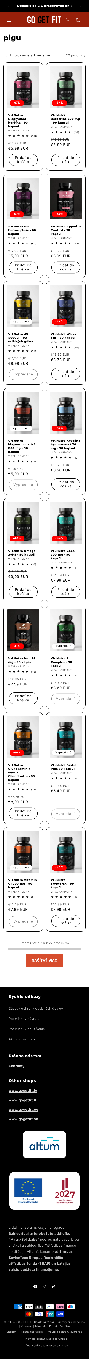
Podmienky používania (27, 1029)
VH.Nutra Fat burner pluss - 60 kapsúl (22, 230)
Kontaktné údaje (32, 1331)
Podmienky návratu (24, 1019)
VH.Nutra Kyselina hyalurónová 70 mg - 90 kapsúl (65, 444)
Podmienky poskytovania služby (47, 1345)
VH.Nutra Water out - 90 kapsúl (63, 335)
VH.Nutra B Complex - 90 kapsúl (61, 662)
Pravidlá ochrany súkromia (64, 1331)
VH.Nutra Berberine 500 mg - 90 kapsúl (65, 118)
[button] (9, 20)
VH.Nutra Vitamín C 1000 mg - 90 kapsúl (22, 883)
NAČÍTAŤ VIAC (44, 960)
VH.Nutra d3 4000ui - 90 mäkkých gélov (20, 337)
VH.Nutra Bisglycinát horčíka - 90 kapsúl (18, 120)
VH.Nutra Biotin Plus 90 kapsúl (63, 766)
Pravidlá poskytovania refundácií (47, 1338)
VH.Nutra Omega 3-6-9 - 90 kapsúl (21, 552)
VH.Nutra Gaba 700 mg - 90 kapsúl (63, 554)
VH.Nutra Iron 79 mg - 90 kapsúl (21, 660)
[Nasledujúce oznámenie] (81, 6)
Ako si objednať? (22, 1039)
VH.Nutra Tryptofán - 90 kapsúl (62, 883)
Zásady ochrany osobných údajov (36, 1009)
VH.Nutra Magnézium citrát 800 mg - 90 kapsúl (22, 446)
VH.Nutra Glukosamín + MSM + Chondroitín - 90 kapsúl (21, 772)
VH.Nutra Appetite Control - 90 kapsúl (66, 230)
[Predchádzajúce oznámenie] (8, 6)
